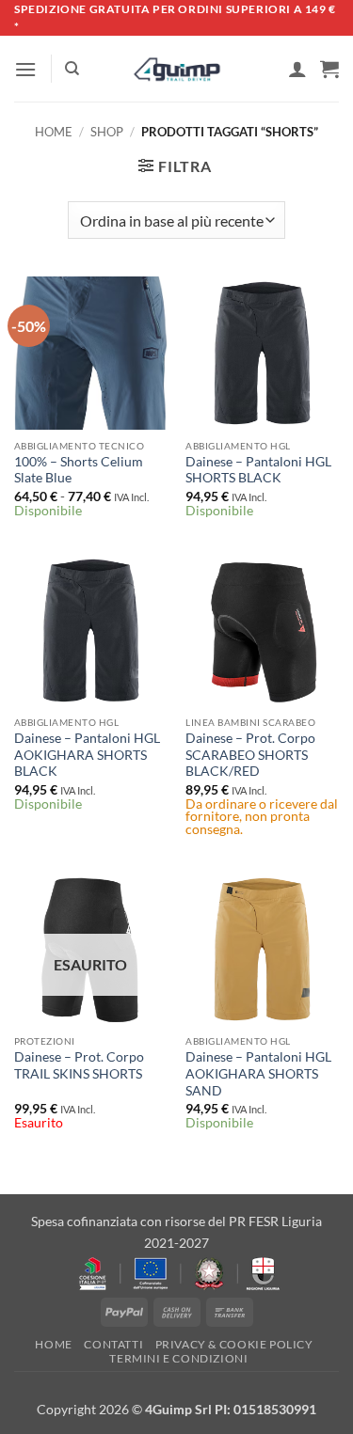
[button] (25, 69)
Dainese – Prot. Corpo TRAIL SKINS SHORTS (79, 1065)
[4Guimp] (176, 69)
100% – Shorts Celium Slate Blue (78, 470)
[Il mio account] (297, 68)
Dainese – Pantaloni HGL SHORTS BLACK (258, 470)
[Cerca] (72, 69)
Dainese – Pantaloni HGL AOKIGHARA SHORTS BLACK (87, 755)
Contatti (113, 1344)
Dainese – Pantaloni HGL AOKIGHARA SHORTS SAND (258, 1073)
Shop (106, 131)
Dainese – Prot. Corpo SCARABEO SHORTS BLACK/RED (250, 755)
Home (53, 131)
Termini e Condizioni (178, 1358)
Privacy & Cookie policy (234, 1344)
